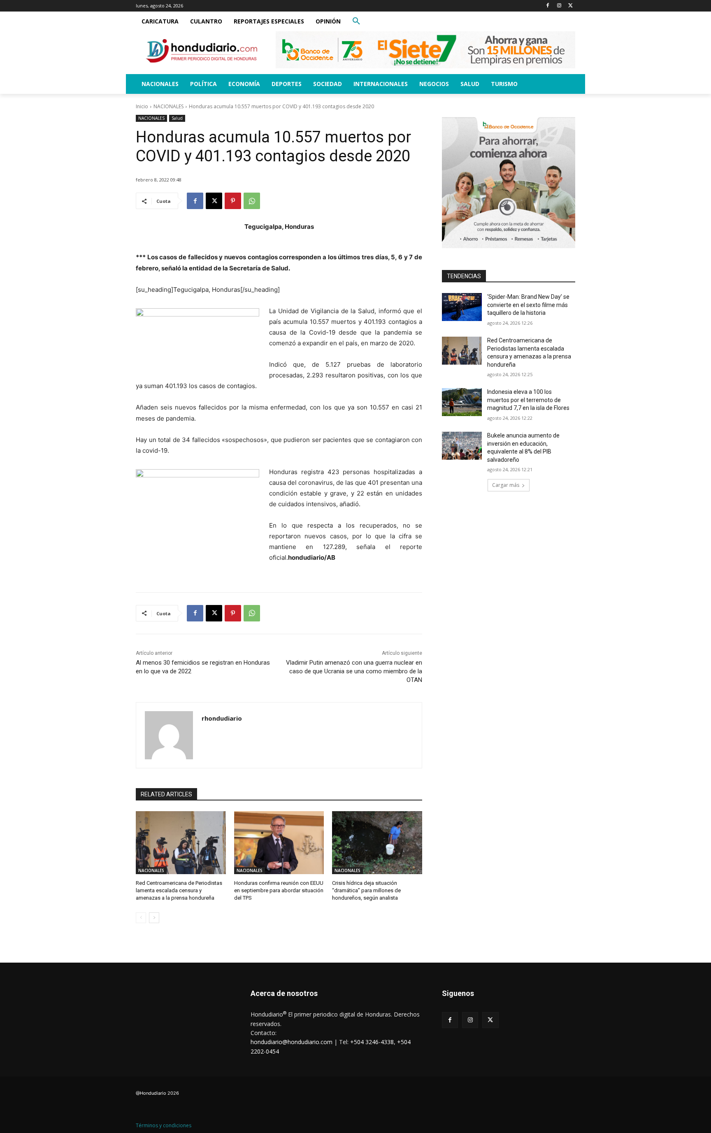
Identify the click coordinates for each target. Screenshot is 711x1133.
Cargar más (505, 485)
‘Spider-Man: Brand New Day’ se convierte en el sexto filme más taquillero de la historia (528, 304)
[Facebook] (548, 6)
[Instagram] (559, 6)
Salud (177, 118)
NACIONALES (168, 106)
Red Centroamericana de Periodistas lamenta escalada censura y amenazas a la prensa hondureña (179, 890)
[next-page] (154, 917)
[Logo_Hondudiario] (201, 51)
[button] (356, 21)
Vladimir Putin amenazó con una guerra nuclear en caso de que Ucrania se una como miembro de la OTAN (354, 671)
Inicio (142, 106)
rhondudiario (222, 718)
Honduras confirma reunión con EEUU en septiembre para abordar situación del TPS (278, 890)
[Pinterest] (233, 201)
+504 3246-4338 (372, 1042)
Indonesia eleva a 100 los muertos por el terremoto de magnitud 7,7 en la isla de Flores (528, 400)
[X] (570, 6)
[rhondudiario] (169, 735)
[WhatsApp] (252, 201)
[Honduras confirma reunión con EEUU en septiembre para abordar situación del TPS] (279, 842)
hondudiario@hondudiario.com (291, 1042)
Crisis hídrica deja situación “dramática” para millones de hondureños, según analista (366, 890)
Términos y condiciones (163, 1125)
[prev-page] (141, 917)
